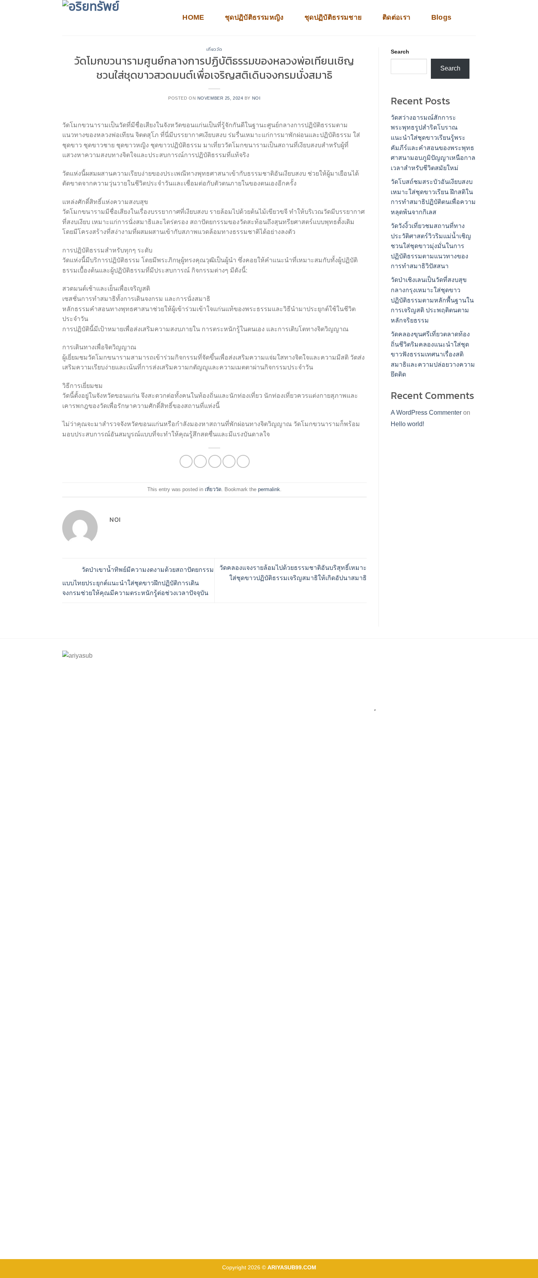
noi (256, 98)
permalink (269, 489)
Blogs (441, 17)
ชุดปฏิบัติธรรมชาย (333, 17)
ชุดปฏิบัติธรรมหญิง (254, 17)
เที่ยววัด (214, 49)
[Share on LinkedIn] (243, 461)
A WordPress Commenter (426, 412)
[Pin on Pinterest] (229, 461)
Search (400, 51)
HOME (193, 17)
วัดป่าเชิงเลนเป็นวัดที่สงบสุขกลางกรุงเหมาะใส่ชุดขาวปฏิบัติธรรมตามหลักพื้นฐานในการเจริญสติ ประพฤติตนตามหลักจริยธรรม (432, 299)
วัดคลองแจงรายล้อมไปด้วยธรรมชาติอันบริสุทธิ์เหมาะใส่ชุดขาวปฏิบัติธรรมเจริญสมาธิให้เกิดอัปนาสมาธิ (293, 572)
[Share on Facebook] (186, 461)
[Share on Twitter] (200, 461)
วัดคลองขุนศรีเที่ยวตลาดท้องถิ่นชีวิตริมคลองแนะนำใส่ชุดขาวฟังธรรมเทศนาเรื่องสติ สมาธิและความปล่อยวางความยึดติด (433, 354)
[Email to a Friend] (214, 461)
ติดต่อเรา (396, 17)
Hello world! (407, 424)
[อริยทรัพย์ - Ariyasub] (113, 17)
